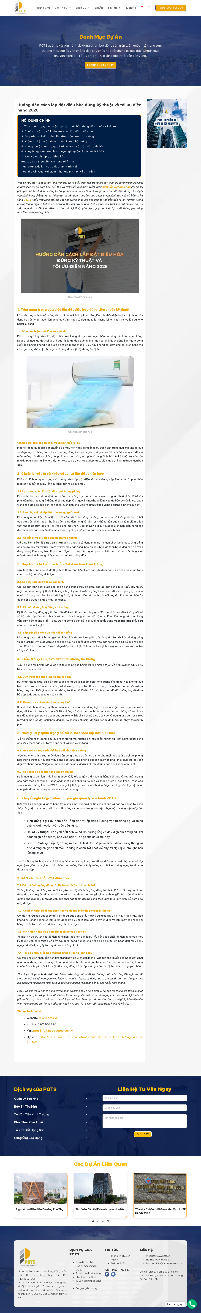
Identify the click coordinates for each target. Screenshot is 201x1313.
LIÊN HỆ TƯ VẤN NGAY (100, 65)
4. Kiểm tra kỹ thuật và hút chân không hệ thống (54, 141)
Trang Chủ (43, 7)
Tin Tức (112, 7)
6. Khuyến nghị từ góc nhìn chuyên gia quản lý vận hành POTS (62, 151)
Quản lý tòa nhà (84, 1262)
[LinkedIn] (113, 1274)
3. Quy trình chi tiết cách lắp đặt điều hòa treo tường (57, 136)
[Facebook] (107, 1274)
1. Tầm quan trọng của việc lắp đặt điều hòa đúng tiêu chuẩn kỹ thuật (68, 126)
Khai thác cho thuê (86, 1277)
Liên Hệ (131, 7)
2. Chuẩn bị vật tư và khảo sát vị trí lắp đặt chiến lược (58, 131)
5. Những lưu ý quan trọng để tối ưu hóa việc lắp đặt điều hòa (63, 146)
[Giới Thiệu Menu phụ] (70, 8)
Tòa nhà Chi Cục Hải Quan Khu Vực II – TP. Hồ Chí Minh (58, 171)
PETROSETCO (26, 1278)
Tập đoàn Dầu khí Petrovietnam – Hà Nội (49, 166)
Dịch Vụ (81, 7)
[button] (50, 1099)
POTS (27, 199)
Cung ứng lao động (87, 1288)
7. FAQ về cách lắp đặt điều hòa (43, 156)
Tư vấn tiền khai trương (88, 1273)
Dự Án (99, 7)
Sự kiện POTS (118, 1263)
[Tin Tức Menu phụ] (120, 8)
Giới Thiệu (61, 7)
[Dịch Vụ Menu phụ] (89, 8)
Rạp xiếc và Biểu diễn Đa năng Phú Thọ (47, 161)
